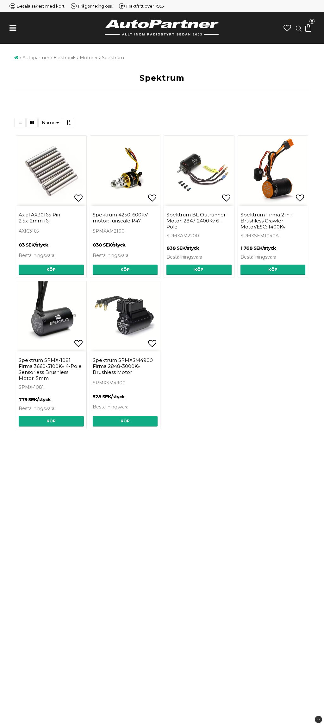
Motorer (89, 58)
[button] (287, 28)
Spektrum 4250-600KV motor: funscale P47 (120, 218)
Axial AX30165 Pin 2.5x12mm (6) (39, 218)
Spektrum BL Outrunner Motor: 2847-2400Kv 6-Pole (196, 221)
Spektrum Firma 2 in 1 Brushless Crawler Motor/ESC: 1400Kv (266, 221)
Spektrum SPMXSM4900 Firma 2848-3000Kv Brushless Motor (123, 366)
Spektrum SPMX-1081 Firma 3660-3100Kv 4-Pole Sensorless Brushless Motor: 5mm (50, 369)
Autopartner (35, 58)
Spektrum (113, 58)
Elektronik (64, 58)
